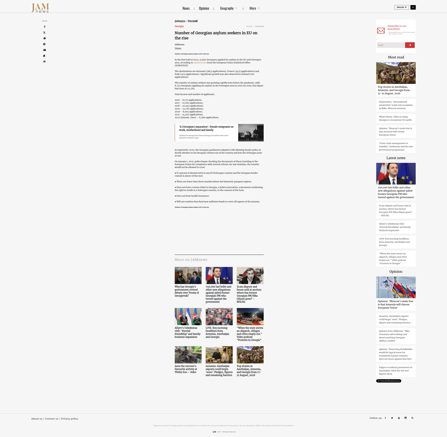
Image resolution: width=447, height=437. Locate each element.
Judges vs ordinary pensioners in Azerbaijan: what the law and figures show (395, 370)
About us (36, 419)
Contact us (51, 419)
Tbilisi (178, 48)
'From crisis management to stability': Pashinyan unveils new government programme (396, 146)
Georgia (179, 26)
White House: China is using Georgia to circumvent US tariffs (395, 118)
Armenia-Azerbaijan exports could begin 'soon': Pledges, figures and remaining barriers (219, 371)
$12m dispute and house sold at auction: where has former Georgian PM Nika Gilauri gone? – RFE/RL (249, 294)
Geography (227, 8)
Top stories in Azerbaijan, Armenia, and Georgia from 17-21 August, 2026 (249, 371)
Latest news (395, 158)
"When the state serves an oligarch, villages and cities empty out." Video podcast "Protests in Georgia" (250, 333)
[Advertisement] (219, 231)
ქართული (180, 21)
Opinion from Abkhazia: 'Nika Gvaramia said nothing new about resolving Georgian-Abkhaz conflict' (394, 336)
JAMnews (179, 44)
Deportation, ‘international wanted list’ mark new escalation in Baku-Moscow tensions (396, 105)
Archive (250, 26)
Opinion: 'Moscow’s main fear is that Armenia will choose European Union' (395, 131)
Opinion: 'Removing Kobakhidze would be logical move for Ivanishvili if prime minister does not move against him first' (395, 354)
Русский (193, 21)
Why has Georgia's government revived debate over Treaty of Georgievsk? (187, 291)
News (186, 8)
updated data (200, 62)
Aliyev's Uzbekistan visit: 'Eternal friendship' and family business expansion (187, 332)
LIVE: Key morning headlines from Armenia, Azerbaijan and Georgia (217, 332)
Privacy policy (69, 419)
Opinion (204, 8)
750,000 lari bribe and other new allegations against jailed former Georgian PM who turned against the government (218, 294)
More (253, 8)
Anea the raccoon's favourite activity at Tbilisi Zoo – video (186, 369)
